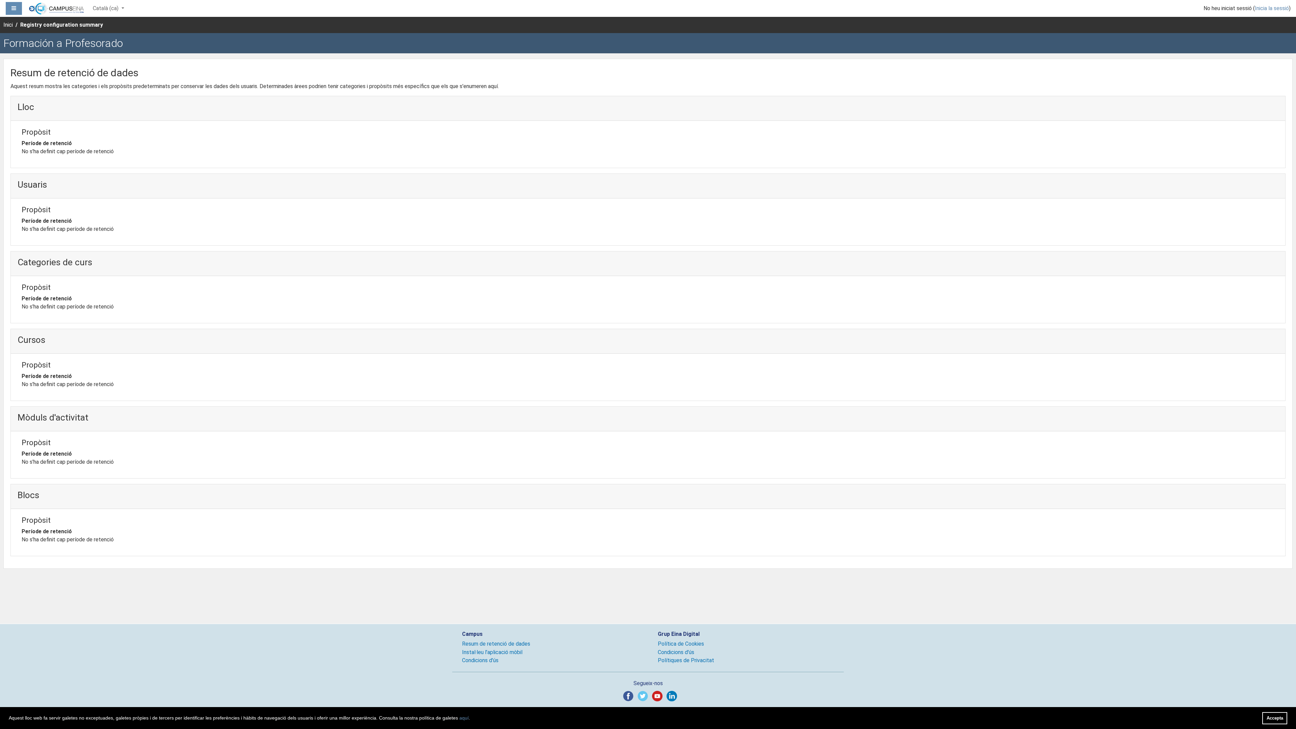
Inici (8, 25)
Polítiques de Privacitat (686, 660)
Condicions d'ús (480, 660)
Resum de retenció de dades (496, 644)
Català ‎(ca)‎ (106, 8)
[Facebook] (629, 696)
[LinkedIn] (673, 696)
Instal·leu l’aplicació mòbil (492, 652)
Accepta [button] (1275, 718)
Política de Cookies (681, 644)
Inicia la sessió (1272, 8)
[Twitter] (644, 696)
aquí (464, 718)
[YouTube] (658, 696)
